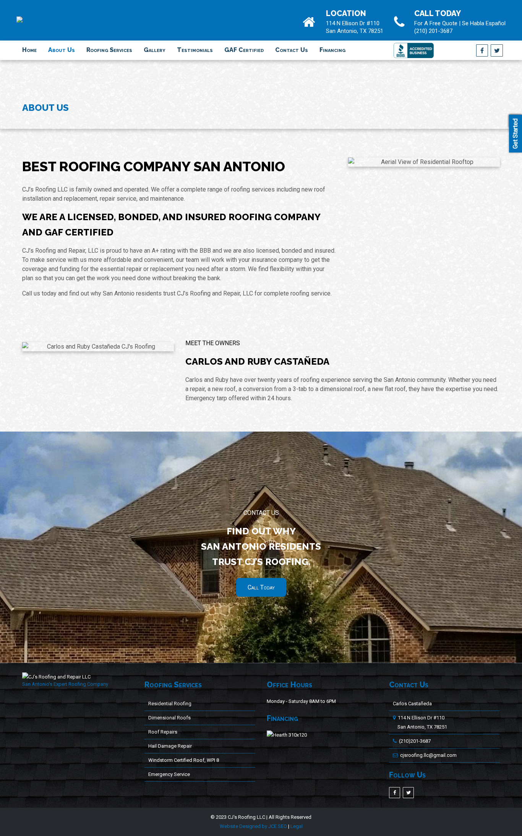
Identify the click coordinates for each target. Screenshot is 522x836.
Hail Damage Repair (170, 746)
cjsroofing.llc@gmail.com (428, 755)
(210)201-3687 (415, 741)
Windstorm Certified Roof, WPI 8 (183, 760)
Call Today (261, 587)
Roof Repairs (162, 732)
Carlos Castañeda (412, 703)
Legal (296, 826)
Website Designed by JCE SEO (253, 826)
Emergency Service (169, 774)
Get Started (515, 134)
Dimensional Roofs (169, 718)
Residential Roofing (169, 703)
